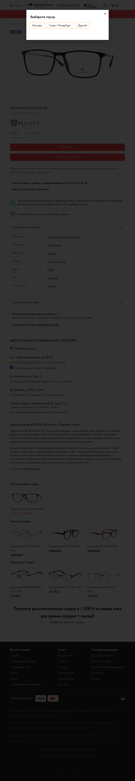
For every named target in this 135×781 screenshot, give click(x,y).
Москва (37, 25)
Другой (82, 25)
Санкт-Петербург (59, 25)
